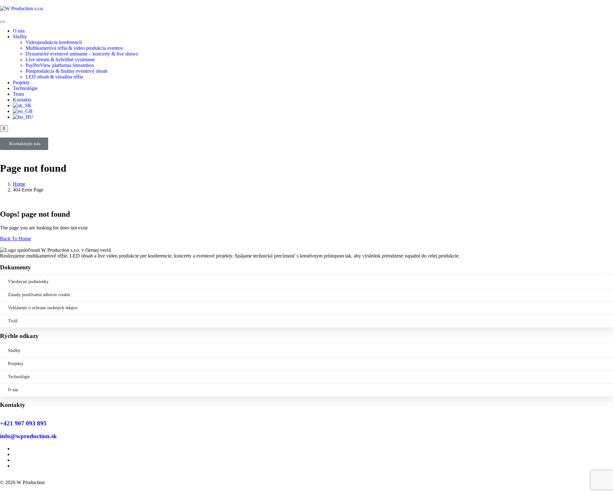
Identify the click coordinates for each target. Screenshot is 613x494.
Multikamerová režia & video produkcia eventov (74, 48)
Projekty (21, 82)
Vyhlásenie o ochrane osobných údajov (43, 307)
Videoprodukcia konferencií (54, 42)
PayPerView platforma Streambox (60, 65)
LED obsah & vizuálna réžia (54, 76)
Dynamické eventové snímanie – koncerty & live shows (82, 53)
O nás (19, 31)
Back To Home (15, 238)
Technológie (25, 88)
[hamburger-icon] (2, 22)
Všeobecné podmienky (28, 281)
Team (18, 94)
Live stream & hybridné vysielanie (60, 59)
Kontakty (22, 99)
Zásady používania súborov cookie (39, 294)
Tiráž (13, 320)
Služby (20, 36)
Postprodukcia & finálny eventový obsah (67, 71)
